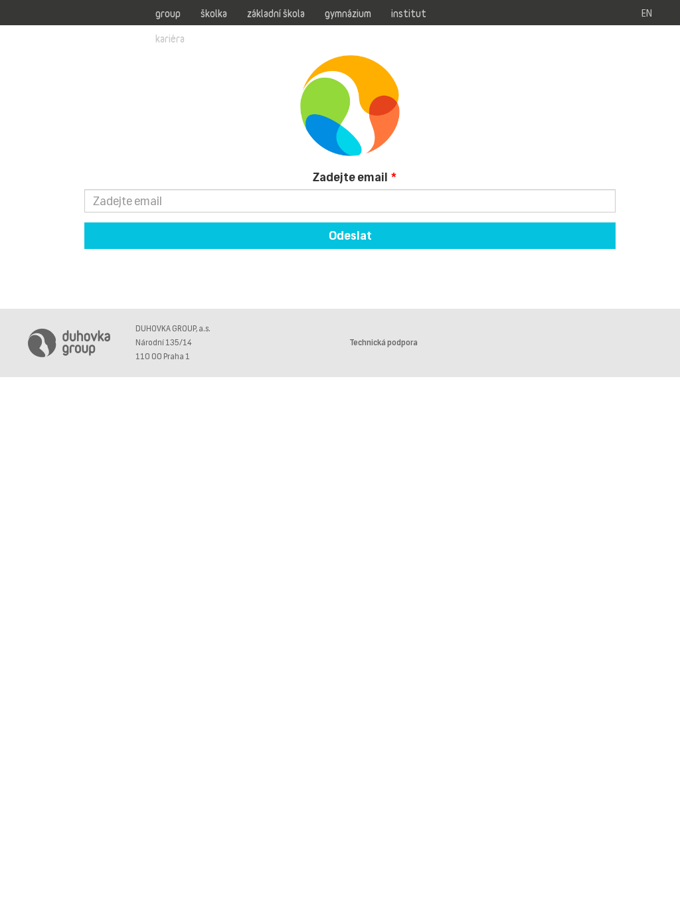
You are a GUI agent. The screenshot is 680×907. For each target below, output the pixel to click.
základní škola (276, 13)
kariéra (170, 38)
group (168, 13)
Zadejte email (350, 177)
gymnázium (348, 13)
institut (408, 13)
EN (646, 13)
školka (214, 13)
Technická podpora (384, 342)
